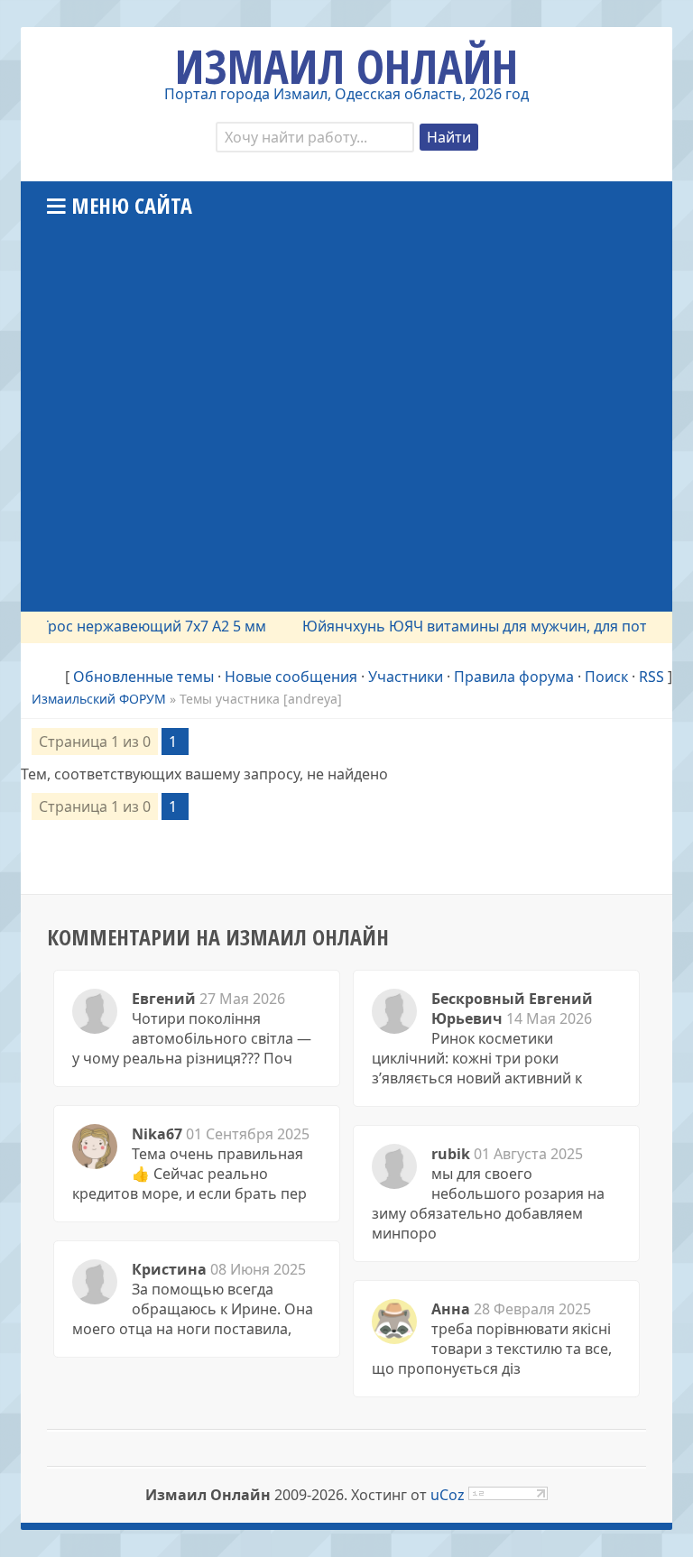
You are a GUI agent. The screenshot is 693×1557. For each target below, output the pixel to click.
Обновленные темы (143, 676)
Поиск (606, 676)
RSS (651, 676)
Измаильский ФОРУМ (99, 698)
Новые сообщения (291, 676)
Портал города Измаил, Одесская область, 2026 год (346, 94)
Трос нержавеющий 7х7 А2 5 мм (141, 626)
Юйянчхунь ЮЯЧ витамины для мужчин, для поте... (472, 626)
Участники (405, 676)
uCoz (447, 1495)
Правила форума (514, 676)
